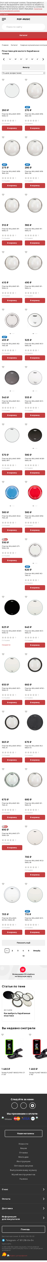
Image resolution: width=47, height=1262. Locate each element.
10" (21, 59)
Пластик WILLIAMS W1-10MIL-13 (11, 230)
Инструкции (23, 1161)
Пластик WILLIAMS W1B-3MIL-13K (34, 172)
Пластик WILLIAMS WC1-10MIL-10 (34, 632)
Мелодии (23, 1157)
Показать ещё (23, 943)
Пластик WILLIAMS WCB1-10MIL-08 (35, 460)
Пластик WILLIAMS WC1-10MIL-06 (34, 345)
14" (10, 59)
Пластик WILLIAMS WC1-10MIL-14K (34, 919)
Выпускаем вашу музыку (23, 1170)
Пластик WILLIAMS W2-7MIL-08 (11, 345)
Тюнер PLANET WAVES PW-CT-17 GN (13, 1074)
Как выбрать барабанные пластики (17, 1014)
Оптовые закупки (23, 1165)
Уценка (23, 1178)
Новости (23, 1143)
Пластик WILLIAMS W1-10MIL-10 (33, 230)
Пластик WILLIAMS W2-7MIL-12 (11, 804)
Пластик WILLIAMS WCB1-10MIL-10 (12, 632)
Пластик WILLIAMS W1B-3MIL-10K (34, 115)
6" (37, 59)
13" (27, 59)
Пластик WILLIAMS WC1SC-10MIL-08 (9, 919)
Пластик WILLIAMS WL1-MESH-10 (34, 747)
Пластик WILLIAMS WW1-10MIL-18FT (11, 460)
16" (32, 59)
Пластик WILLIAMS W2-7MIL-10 (34, 574)
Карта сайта (6, 1244)
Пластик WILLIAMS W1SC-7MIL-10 (12, 747)
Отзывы (23, 1152)
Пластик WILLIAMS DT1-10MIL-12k (11, 834)
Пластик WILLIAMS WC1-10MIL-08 (34, 402)
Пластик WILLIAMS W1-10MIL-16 (33, 804)
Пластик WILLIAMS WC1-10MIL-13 (11, 689)
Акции (23, 1148)
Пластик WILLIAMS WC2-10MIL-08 (34, 862)
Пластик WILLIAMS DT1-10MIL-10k (11, 547)
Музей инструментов (23, 1174)
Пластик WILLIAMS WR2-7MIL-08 (34, 517)
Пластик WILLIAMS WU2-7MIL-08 (11, 517)
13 (24, 956)
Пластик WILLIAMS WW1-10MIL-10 (11, 115)
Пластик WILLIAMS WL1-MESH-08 (11, 402)
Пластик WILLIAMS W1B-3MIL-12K (11, 172)
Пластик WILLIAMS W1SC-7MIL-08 (35, 689)
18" (16, 59)
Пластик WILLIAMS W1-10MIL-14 (33, 287)
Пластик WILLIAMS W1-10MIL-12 (11, 287)
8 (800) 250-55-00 (26, 1236)
